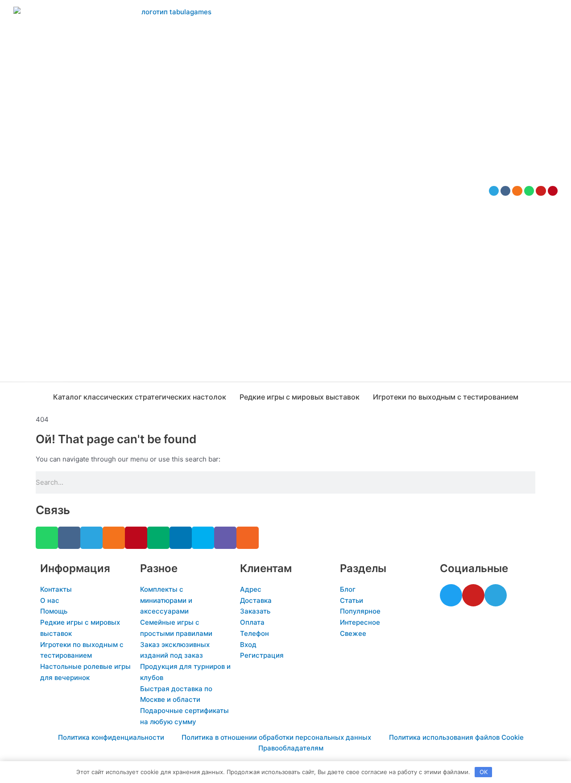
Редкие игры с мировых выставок (300, 396)
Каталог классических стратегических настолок (139, 396)
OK (484, 771)
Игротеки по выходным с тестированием (445, 396)
